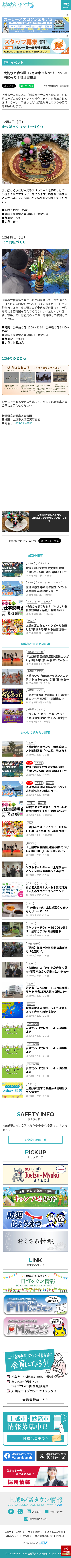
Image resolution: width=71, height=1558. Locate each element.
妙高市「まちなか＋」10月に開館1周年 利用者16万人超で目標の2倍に (47, 989)
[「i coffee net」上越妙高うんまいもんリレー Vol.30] (12, 909)
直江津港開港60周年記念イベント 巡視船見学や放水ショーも (46, 789)
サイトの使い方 (36, 1531)
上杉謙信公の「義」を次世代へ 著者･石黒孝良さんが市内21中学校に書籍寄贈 (47, 969)
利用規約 (60, 1535)
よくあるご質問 (55, 1531)
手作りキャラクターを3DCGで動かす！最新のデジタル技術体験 (47, 929)
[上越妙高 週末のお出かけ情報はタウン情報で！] (12, 1090)
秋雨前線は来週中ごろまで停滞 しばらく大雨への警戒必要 (46, 1010)
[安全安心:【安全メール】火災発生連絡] (12, 1070)
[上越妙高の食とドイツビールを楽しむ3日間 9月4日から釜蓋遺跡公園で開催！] (12, 829)
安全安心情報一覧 (35, 1140)
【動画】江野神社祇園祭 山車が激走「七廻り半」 (46, 949)
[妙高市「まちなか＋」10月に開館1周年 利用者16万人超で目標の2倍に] (12, 990)
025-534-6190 (23, 423)
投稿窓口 (36, 1511)
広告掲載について (38, 1518)
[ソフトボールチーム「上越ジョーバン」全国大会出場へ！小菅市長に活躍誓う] (12, 869)
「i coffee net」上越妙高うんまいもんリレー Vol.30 (47, 909)
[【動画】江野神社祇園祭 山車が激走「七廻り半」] (12, 949)
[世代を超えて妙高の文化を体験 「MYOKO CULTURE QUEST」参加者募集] (12, 769)
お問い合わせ (56, 1511)
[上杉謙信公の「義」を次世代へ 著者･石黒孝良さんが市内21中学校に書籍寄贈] (12, 970)
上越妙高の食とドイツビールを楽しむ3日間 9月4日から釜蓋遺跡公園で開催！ (46, 829)
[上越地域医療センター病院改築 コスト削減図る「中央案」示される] (12, 749)
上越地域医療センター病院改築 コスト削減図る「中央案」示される (46, 748)
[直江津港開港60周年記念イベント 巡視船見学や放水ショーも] (12, 789)
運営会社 (27, 1535)
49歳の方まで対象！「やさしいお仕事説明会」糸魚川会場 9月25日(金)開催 (46, 809)
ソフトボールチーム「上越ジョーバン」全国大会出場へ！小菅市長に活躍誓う (46, 869)
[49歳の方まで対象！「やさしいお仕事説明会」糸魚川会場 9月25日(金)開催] (12, 809)
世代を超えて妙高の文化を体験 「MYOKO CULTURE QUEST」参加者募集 (46, 768)
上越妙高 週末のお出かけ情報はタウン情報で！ (46, 1090)
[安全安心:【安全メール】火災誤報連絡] (12, 1030)
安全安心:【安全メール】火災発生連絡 (47, 1070)
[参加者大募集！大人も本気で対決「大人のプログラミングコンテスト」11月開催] (12, 889)
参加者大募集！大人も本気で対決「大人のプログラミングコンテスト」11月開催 (46, 889)
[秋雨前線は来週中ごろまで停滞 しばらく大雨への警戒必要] (12, 1010)
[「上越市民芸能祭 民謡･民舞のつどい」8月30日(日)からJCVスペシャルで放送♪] (12, 849)
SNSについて (12, 1535)
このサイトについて (14, 1531)
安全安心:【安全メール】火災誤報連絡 (47, 1030)
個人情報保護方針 (44, 1535)
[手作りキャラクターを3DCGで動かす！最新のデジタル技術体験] (12, 929)
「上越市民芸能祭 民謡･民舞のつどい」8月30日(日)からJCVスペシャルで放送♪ (47, 849)
